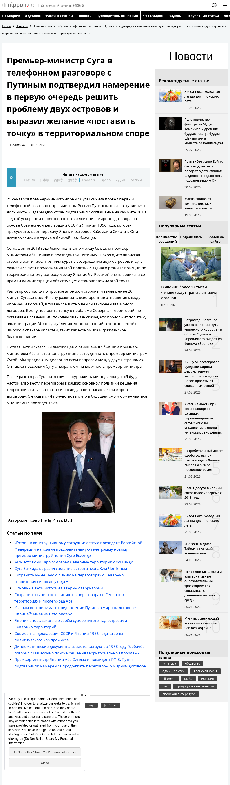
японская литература (179, 694)
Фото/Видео (153, 15)
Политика (17, 145)
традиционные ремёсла (195, 686)
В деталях (33, 15)
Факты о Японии (59, 15)
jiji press (168, 678)
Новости (84, 15)
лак (165, 686)
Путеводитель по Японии (117, 15)
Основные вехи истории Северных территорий (58, 588)
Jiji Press (110, 705)
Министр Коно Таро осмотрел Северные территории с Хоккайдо (73, 562)
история (207, 678)
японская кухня (205, 671)
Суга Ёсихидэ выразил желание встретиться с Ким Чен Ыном (70, 568)
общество (192, 663)
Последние (11, 15)
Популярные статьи (202, 15)
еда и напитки (173, 671)
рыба (188, 678)
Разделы (175, 15)
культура (169, 663)
